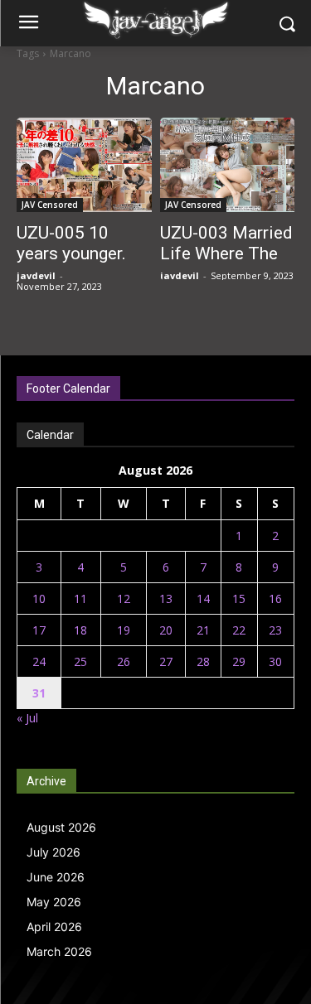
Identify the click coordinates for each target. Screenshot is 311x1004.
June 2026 (56, 877)
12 (123, 598)
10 (39, 598)
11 (80, 598)
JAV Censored (50, 204)
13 (166, 598)
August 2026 (61, 827)
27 (166, 661)
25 (80, 661)
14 (203, 598)
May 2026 (54, 902)
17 (39, 630)
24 (39, 661)
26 (123, 661)
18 (80, 630)
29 (238, 661)
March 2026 (59, 951)
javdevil (36, 275)
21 (203, 630)
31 (39, 693)
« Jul (27, 718)
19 (123, 630)
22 (238, 630)
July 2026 (53, 852)
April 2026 (54, 927)
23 (275, 630)
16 (275, 598)
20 (166, 630)
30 (275, 661)
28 (203, 661)
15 (238, 598)
